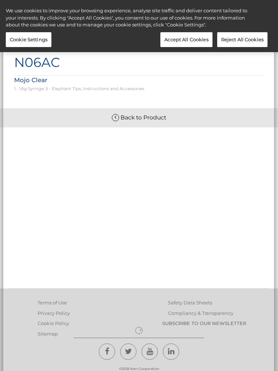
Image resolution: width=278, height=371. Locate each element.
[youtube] (150, 351)
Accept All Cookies (186, 39)
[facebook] (107, 351)
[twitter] (128, 351)
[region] (139, 26)
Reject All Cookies (242, 39)
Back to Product (142, 117)
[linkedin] (171, 351)
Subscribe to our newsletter (204, 323)
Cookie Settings (28, 39)
